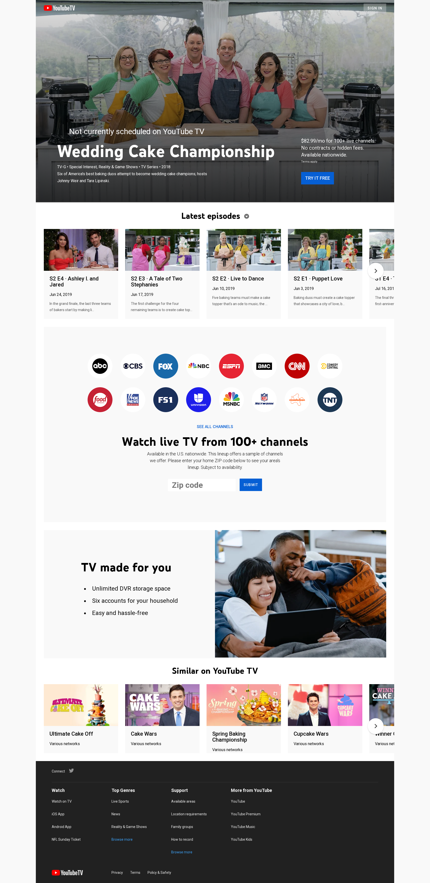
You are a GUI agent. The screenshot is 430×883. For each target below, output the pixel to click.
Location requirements (189, 814)
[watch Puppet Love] (325, 250)
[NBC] (198, 366)
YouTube (238, 801)
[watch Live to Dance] (244, 250)
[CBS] (132, 366)
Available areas (183, 801)
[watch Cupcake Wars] (325, 705)
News (115, 814)
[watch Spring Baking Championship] (244, 705)
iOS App (58, 814)
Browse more (122, 839)
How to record (182, 839)
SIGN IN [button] (375, 8)
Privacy (117, 873)
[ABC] (100, 366)
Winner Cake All (394, 734)
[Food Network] (100, 400)
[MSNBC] (231, 400)
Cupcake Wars (311, 734)
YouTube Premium (246, 814)
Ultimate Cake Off (71, 734)
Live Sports (120, 801)
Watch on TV (62, 801)
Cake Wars (144, 734)
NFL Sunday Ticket (66, 839)
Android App (61, 827)
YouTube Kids (241, 839)
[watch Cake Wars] (162, 705)
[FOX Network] (165, 366)
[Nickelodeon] (297, 400)
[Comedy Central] (330, 366)
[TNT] (330, 400)
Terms (135, 873)
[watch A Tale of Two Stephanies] (162, 250)
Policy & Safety (159, 873)
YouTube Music (243, 827)
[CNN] (297, 366)
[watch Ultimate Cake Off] (81, 705)
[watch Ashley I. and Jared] (81, 250)
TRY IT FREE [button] (317, 178)
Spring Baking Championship (229, 737)
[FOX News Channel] (132, 400)
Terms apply (309, 161)
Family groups (182, 827)
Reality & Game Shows (129, 827)
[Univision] (198, 400)
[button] (376, 271)
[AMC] (264, 366)
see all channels (215, 426)
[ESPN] (231, 366)
